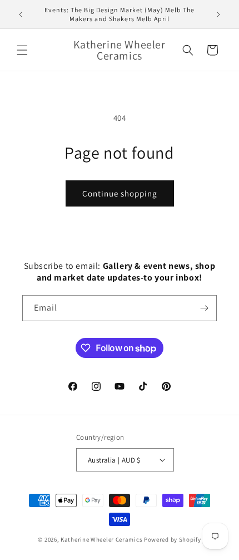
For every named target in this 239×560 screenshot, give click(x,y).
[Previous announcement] (20, 14)
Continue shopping (119, 193)
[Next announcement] (218, 14)
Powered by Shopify (172, 539)
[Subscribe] (204, 308)
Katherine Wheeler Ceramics (101, 539)
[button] (22, 50)
